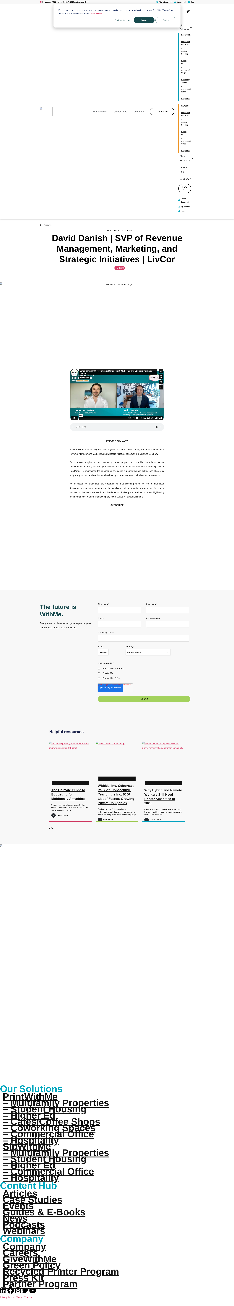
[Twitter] (25, 1290)
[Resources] (41, 225)
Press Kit (23, 1278)
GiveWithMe (30, 1259)
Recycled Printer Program (61, 1271)
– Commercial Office (48, 1134)
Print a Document (165, 2)
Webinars (24, 1231)
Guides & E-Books (44, 1212)
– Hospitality (31, 1140)
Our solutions (100, 111)
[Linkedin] (3, 1290)
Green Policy (32, 1265)
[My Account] (175, 2)
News (15, 1218)
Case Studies (32, 1200)
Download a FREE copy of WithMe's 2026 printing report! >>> (65, 2)
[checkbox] (143, 673)
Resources (48, 225)
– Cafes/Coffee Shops (51, 1121)
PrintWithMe (30, 1097)
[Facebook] (10, 1290)
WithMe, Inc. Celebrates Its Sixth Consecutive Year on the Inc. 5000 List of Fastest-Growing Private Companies (116, 794)
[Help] (189, 2)
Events (18, 1206)
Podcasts (24, 1224)
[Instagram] (18, 1290)
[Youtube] (32, 1290)
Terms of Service (24, 1297)
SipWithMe (27, 1146)
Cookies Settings (122, 20)
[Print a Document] (157, 2)
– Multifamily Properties (56, 1103)
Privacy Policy (96, 13)
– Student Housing (45, 1109)
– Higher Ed (29, 1115)
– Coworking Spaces (49, 1128)
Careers (20, 1253)
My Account (181, 2)
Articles (20, 1193)
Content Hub (120, 111)
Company (139, 111)
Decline (166, 20)
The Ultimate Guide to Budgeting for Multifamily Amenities (68, 794)
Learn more (62, 815)
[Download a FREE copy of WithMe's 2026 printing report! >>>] (41, 2)
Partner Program (40, 1284)
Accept (144, 20)
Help (192, 2)
